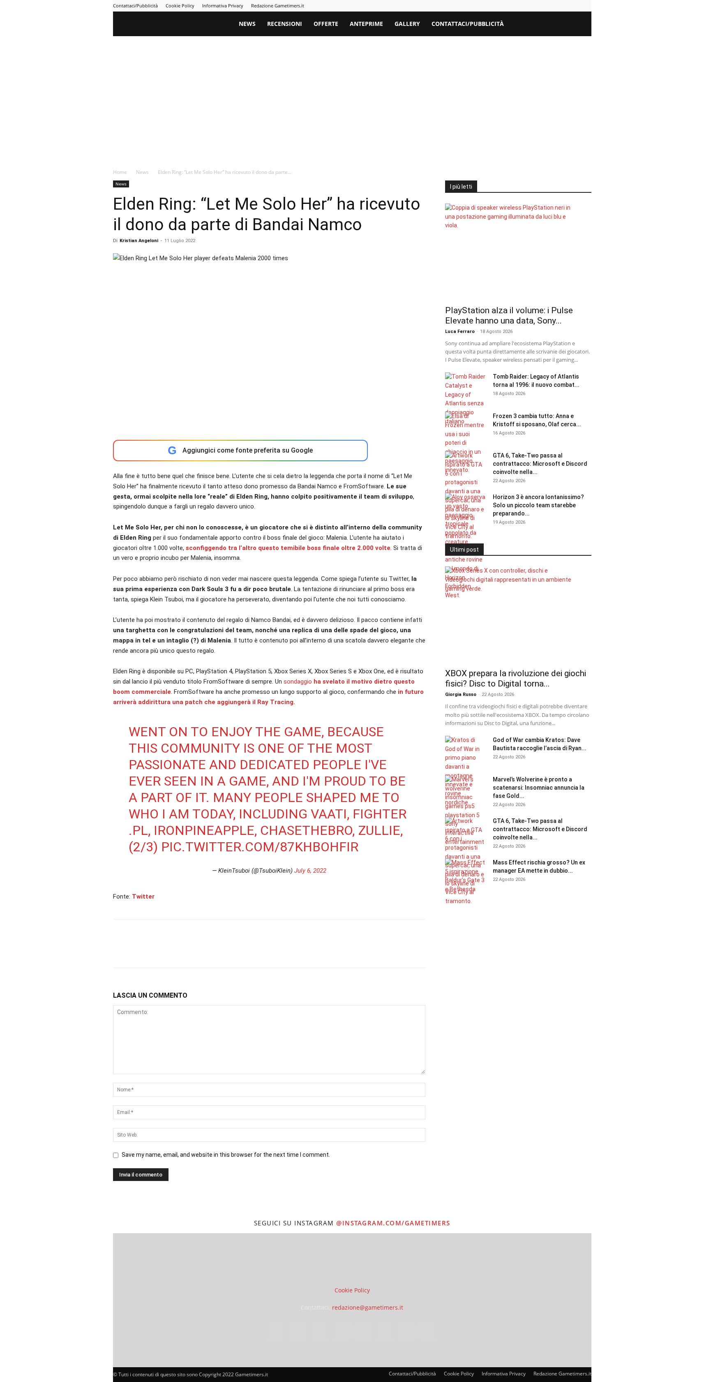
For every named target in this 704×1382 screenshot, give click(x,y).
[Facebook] (490, 6)
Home (120, 172)
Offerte (326, 24)
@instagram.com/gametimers (393, 1223)
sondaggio (298, 681)
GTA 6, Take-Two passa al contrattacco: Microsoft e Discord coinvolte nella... (540, 463)
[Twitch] (558, 6)
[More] (254, 951)
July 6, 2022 (310, 870)
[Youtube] (585, 6)
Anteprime (366, 24)
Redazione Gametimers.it (277, 5)
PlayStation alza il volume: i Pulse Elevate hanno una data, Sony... (509, 315)
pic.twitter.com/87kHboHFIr (259, 847)
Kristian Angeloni (139, 240)
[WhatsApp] (178, 951)
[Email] (216, 951)
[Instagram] (504, 6)
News (247, 24)
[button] (581, 24)
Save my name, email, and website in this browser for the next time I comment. (226, 1154)
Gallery (407, 24)
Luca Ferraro (460, 331)
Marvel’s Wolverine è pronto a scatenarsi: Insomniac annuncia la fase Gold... (538, 787)
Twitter (143, 896)
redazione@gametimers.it (367, 1307)
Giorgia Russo (460, 694)
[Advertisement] (352, 97)
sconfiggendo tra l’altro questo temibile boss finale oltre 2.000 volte (288, 548)
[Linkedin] (517, 6)
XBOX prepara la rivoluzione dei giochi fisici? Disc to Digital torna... (515, 678)
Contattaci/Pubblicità (135, 5)
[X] (572, 6)
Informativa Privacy (222, 5)
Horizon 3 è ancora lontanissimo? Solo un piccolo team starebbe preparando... (538, 505)
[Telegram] (544, 6)
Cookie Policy (180, 5)
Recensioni (284, 24)
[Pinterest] (531, 6)
